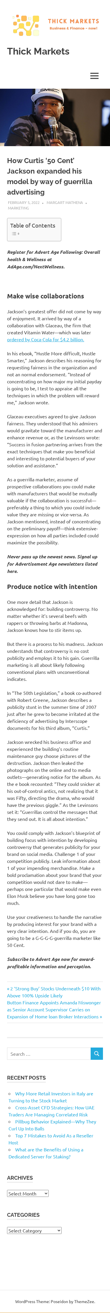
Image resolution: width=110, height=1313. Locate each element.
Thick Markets (38, 51)
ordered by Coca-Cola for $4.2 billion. (45, 339)
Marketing (18, 207)
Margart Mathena (65, 202)
